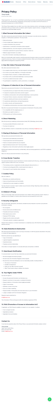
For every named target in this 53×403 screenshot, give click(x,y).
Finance (39, 2)
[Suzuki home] (6, 2)
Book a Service (31, 2)
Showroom (18, 2)
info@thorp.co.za (38, 128)
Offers (24, 2)
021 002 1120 (8, 329)
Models (12, 2)
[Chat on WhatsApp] (49, 399)
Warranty (45, 2)
